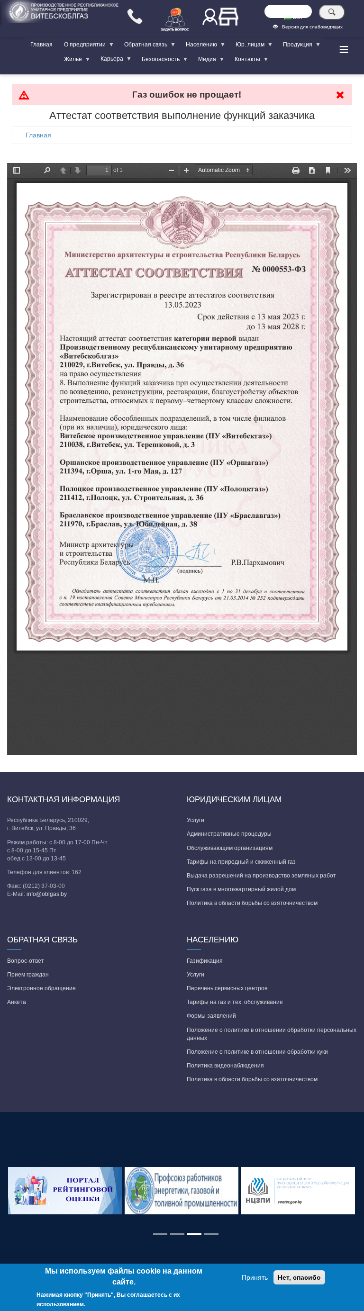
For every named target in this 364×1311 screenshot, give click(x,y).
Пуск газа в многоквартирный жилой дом (241, 889)
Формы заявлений (211, 1016)
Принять (255, 1277)
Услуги (195, 820)
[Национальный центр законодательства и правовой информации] (298, 1191)
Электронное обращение (41, 988)
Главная (41, 44)
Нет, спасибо (299, 1277)
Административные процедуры (229, 834)
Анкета (16, 1002)
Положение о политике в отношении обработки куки (257, 1052)
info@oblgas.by (47, 894)
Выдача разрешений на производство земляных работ (261, 875)
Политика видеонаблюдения (225, 1065)
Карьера (109, 60)
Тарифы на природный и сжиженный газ (241, 862)
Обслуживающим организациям (230, 848)
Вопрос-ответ (25, 961)
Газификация (205, 961)
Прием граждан (28, 974)
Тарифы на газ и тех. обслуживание (235, 1002)
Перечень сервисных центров (227, 988)
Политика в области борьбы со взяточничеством (252, 903)
